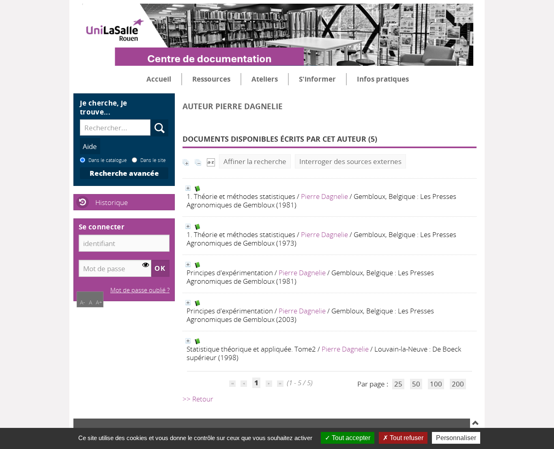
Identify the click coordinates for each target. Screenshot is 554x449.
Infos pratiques (383, 79)
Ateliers (264, 79)
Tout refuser (405, 437)
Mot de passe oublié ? (140, 290)
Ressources (211, 79)
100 (436, 384)
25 (398, 384)
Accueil (158, 79)
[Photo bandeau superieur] (273, 28)
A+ (99, 302)
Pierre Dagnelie (324, 196)
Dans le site (153, 160)
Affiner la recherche (254, 161)
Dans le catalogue (107, 160)
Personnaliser (456, 437)
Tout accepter (350, 437)
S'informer (317, 79)
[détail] (188, 188)
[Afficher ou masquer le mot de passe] (145, 265)
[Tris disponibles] (211, 161)
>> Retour (198, 399)
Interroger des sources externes (350, 161)
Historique (111, 202)
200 (458, 384)
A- (82, 302)
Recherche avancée (124, 173)
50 (416, 384)
